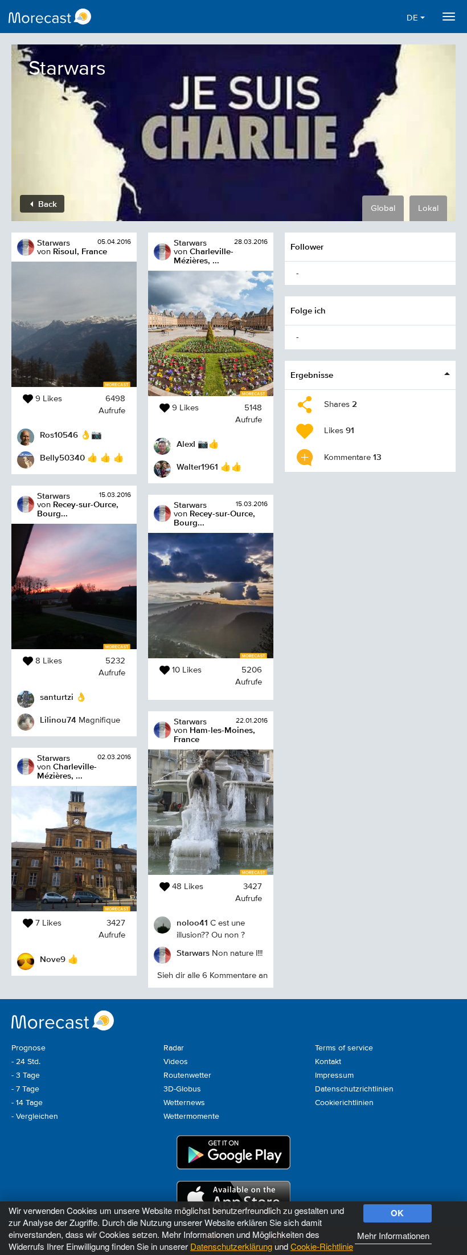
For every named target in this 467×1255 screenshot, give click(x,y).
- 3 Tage (25, 1075)
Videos (175, 1062)
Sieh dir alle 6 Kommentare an (212, 975)
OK (397, 1213)
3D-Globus (182, 1089)
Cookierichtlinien (344, 1103)
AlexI (186, 444)
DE (413, 18)
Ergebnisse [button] (311, 375)
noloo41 (192, 922)
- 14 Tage (27, 1103)
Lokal (428, 208)
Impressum (334, 1075)
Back (46, 204)
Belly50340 (62, 457)
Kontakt (328, 1062)
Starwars (53, 242)
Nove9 (52, 959)
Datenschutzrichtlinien (354, 1089)
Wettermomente (191, 1116)
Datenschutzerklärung (231, 1246)
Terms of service (344, 1048)
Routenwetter (187, 1075)
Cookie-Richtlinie (321, 1246)
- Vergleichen (34, 1116)
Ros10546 (59, 434)
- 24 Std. (25, 1062)
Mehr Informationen (393, 1235)
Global (383, 208)
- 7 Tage (25, 1089)
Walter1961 (197, 466)
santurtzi (56, 697)
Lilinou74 (58, 719)
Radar (173, 1048)
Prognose (28, 1048)
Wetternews (184, 1103)
